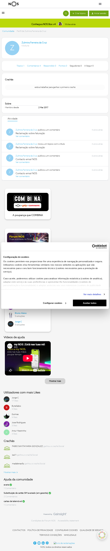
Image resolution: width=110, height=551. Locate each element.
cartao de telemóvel (13, 501)
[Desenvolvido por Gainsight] (55, 515)
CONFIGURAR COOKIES (66, 530)
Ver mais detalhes (92, 294)
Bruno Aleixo (21, 313)
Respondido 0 (50, 66)
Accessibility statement (68, 521)
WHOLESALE (70, 535)
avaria (6, 485)
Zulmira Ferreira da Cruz (34, 43)
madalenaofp (18, 464)
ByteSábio (16, 406)
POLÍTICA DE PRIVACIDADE (40, 530)
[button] (3, 14)
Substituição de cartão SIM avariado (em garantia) (26, 493)
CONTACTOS (18, 530)
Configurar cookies (53, 303)
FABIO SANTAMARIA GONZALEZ (27, 446)
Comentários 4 (34, 66)
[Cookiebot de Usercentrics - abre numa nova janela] (94, 246)
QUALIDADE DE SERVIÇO (91, 530)
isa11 (14, 455)
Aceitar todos (89, 303)
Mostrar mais (55, 381)
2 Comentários (10, 497)
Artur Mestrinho (19, 431)
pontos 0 (63, 66)
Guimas (15, 414)
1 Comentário (10, 488)
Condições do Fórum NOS (43, 521)
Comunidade (8, 31)
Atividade (12, 119)
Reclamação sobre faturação (30, 133)
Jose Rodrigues (19, 423)
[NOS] (14, 4)
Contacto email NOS (26, 159)
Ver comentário (23, 136)
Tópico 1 (21, 66)
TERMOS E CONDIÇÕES (50, 535)
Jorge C (18, 322)
